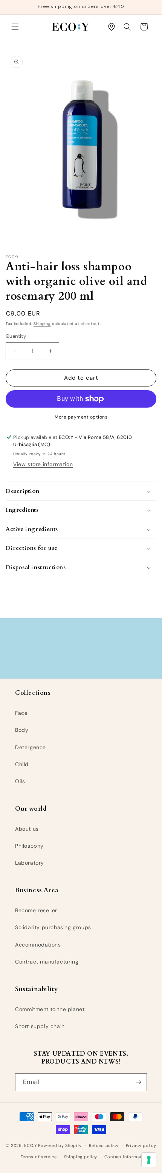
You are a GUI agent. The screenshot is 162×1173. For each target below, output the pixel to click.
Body (21, 730)
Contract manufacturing (46, 961)
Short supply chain (40, 1026)
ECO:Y (30, 1145)
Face (21, 713)
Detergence (30, 747)
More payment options (81, 417)
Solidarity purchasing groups (53, 927)
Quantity (16, 336)
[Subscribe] (138, 1082)
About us (27, 828)
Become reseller (36, 910)
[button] (15, 26)
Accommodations (38, 944)
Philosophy (29, 845)
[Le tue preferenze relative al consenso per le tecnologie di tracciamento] (149, 1160)
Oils (20, 781)
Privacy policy (141, 1145)
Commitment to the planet (49, 1009)
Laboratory (29, 862)
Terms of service (39, 1156)
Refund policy (104, 1145)
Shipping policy (81, 1156)
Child (22, 764)
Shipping (42, 323)
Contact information (126, 1156)
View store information (43, 464)
